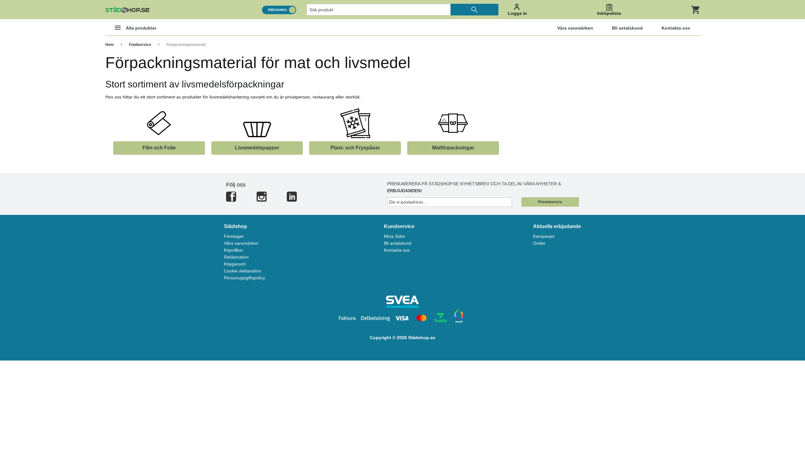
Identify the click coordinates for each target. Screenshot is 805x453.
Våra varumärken (241, 243)
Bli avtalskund (397, 243)
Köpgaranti (235, 263)
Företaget (233, 236)
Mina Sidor (394, 236)
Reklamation (236, 257)
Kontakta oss (397, 250)
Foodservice (140, 44)
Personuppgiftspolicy (244, 277)
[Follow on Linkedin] (292, 199)
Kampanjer (544, 236)
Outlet (539, 243)
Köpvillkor (233, 250)
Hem (109, 44)
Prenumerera (550, 202)
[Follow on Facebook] (231, 199)
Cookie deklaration (242, 270)
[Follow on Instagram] (262, 199)
